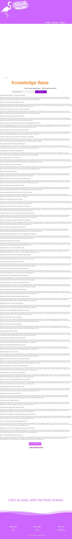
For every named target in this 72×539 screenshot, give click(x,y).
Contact (13, 530)
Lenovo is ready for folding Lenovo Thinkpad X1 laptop (12, 407)
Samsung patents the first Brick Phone (9, 331)
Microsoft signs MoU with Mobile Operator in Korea (11, 435)
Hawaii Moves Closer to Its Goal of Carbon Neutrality (11, 303)
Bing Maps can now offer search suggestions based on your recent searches (17, 428)
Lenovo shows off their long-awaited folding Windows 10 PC (13, 421)
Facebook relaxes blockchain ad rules (8, 171)
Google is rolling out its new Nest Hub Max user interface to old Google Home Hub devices (20, 123)
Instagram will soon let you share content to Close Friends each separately (17, 136)
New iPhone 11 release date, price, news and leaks (11, 199)
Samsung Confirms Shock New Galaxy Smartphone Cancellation (14, 268)
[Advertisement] (6, 56)
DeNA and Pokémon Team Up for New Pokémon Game (12, 247)
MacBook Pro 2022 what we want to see (9, 351)
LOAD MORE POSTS (35, 443)
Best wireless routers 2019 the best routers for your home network (15, 206)
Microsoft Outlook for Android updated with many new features (14, 129)
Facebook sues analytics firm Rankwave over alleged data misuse (15, 282)
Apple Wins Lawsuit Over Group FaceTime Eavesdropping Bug (14, 365)
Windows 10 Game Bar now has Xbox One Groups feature (13, 227)
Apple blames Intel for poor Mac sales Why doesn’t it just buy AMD (15, 379)
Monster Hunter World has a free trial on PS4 (10, 240)
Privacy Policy (37, 530)
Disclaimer (61, 529)
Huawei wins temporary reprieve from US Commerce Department (14, 109)
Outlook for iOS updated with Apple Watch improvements (13, 344)
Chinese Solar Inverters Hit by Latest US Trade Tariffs (12, 116)
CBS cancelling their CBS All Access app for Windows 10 (12, 143)
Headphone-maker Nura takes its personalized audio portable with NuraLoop (17, 213)
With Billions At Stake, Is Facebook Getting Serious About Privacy (14, 296)
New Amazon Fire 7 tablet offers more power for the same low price (15, 178)
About (37, 529)
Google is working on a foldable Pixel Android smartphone (13, 337)
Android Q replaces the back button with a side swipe (12, 261)
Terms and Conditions (61, 530)
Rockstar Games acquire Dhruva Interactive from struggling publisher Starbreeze (18, 233)
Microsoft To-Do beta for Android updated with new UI (12, 102)
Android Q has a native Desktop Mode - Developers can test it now (15, 310)
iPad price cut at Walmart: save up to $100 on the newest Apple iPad (15, 220)
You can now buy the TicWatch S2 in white (9, 400)
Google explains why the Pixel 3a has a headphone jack (12, 386)
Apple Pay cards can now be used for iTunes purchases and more (14, 358)
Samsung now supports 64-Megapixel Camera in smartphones (14, 275)
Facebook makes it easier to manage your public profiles (12, 372)
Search (41, 91)
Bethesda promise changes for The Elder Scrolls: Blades (12, 95)
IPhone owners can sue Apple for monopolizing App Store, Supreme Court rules (18, 414)
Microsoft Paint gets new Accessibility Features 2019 (12, 185)
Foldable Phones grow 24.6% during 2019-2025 (10, 393)
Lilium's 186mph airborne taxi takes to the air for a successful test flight (16, 192)
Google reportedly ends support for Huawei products (12, 150)
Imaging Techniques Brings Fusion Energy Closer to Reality (13, 289)
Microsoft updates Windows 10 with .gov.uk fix (10, 157)
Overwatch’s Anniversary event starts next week (11, 164)
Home (13, 529)
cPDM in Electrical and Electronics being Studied (11, 317)
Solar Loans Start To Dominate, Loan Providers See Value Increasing (15, 254)
